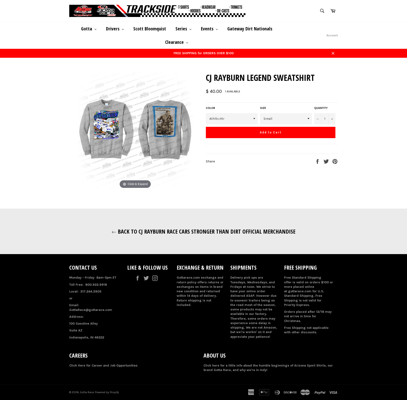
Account (332, 35)
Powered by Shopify (107, 392)
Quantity (321, 108)
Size (263, 108)
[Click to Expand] (135, 131)
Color (210, 108)
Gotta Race (87, 392)
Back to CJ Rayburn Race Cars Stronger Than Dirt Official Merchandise (205, 231)
